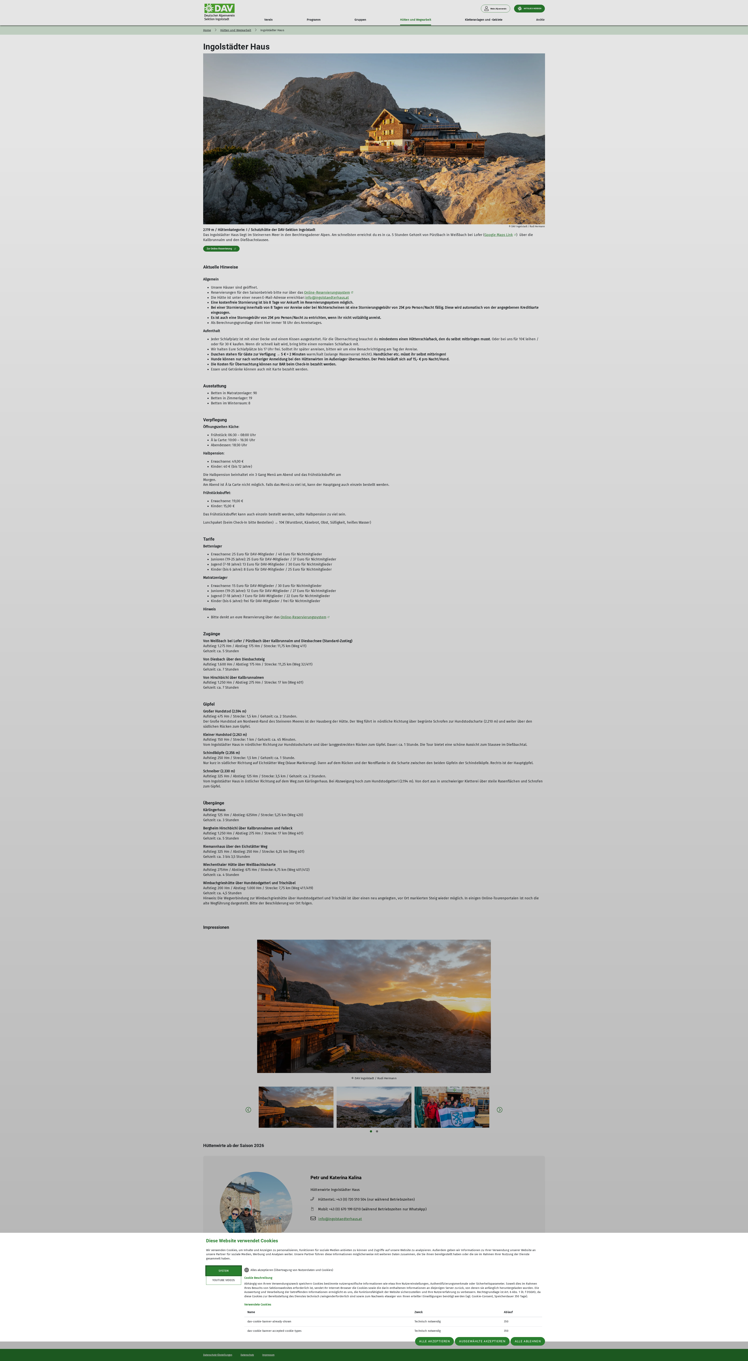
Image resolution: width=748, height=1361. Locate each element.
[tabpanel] (393, 1301)
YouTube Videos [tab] (223, 1280)
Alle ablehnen (528, 1341)
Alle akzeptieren (434, 1341)
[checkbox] (393, 1270)
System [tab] (224, 1271)
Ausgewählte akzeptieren (482, 1341)
